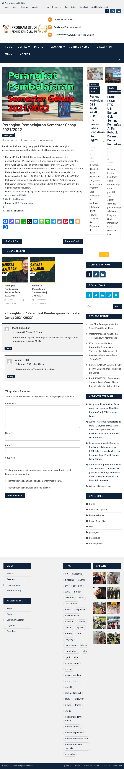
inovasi (68, 609)
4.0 (66, 574)
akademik (77, 574)
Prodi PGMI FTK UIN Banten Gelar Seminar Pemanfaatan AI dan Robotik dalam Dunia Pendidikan (95, 120)
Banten (77, 592)
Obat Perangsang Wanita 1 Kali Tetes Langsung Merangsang (104, 336)
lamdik (82, 621)
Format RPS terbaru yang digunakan (22, 191)
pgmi (67, 657)
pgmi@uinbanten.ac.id (70, 27)
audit (67, 592)
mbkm (83, 645)
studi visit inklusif (73, 693)
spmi (77, 681)
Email (8, 445)
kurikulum (69, 621)
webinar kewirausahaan (76, 738)
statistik (68, 687)
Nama (9, 433)
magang (69, 639)
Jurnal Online (70, 7)
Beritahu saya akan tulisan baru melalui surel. (29, 488)
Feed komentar (14, 585)
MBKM (9, 54)
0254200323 (68, 20)
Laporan (24, 7)
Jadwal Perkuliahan (14, 211)
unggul (68, 711)
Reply (8, 348)
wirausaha (70, 754)
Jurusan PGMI (30, 140)
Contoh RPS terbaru (14, 199)
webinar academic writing (73, 719)
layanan (80, 627)
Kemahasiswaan (98, 92)
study (67, 699)
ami (67, 586)
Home (6, 7)
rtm (76, 657)
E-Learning (56, 7)
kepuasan (80, 609)
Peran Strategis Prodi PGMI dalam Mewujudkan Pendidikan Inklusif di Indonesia (104, 476)
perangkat (8, 135)
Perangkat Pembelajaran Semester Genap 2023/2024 (13, 290)
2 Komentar (48, 140)
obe (85, 651)
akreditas (69, 580)
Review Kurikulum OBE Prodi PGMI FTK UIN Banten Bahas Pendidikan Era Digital (105, 369)
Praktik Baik (94, 538)
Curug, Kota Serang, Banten (81, 35)
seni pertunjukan (73, 675)
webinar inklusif (72, 726)
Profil (38, 47)
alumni (81, 580)
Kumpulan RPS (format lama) (19, 203)
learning (69, 633)
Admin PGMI (22, 360)
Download (84, 7)
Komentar (10, 403)
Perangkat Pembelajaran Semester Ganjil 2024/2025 (40, 290)
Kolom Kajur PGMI (97, 521)
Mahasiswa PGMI (112, 174)
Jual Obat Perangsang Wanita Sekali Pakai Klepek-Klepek (103, 326)
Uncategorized (96, 543)
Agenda (34, 7)
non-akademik (72, 651)
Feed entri (11, 579)
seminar (69, 669)
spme (67, 681)
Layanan (45, 7)
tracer (78, 705)
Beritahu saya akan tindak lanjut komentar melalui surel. (35, 481)
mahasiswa (70, 645)
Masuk (10, 573)
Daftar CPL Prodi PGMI (16, 157)
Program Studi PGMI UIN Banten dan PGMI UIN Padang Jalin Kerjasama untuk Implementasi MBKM (74, 241)
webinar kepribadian (74, 732)
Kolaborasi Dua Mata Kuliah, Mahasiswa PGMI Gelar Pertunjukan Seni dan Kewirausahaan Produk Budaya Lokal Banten (105, 430)
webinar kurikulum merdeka (73, 746)
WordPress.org (14, 590)
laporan (68, 627)
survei (68, 705)
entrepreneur (71, 603)
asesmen (77, 586)
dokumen (69, 597)
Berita (15, 7)
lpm (79, 633)
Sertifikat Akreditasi (99, 7)
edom (81, 597)
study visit (79, 699)
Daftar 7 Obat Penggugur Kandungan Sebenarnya (14, 241)
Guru (109, 486)
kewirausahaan (72, 615)
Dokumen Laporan (98, 509)
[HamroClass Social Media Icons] (89, 274)
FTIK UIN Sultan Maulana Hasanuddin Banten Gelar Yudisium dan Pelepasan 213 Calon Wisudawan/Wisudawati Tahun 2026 (103, 351)
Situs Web (10, 458)
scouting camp (72, 663)
